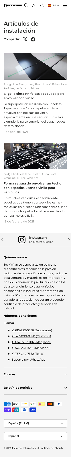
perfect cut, (23, 88)
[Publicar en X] (25, 39)
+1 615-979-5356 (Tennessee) (32, 330)
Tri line (35, 88)
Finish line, (42, 84)
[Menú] (65, 5)
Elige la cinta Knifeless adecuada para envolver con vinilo (34, 96)
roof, (47, 174)
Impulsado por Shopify (50, 448)
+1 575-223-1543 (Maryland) (31, 348)
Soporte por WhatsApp (28, 359)
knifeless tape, (22, 174)
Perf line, (9, 88)
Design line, (27, 84)
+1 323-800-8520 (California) (31, 336)
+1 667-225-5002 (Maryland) (31, 342)
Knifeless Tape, (58, 84)
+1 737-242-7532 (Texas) (28, 353)
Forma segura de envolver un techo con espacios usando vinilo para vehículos (32, 188)
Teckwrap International (24, 448)
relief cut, (38, 174)
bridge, (8, 174)
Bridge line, (11, 84)
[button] (53, 5)
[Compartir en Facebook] (33, 39)
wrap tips (32, 178)
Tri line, (22, 178)
